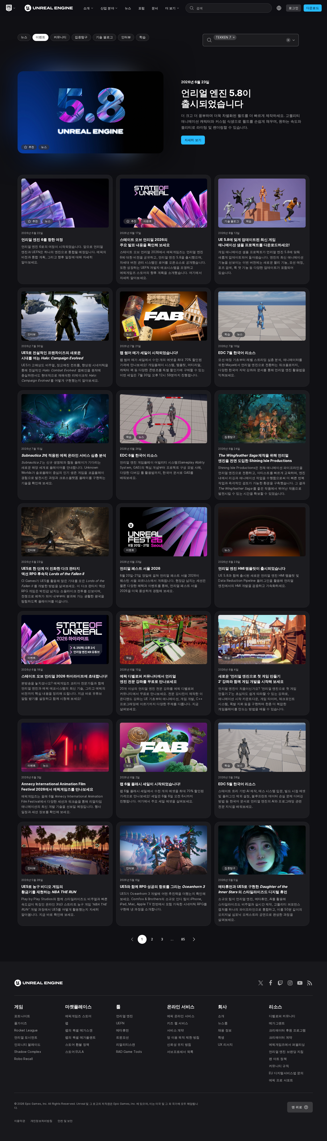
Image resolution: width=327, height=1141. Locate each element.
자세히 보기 (193, 140)
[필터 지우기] (288, 40)
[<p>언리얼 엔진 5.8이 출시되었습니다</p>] (163, 112)
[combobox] (249, 43)
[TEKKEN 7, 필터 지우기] (234, 37)
